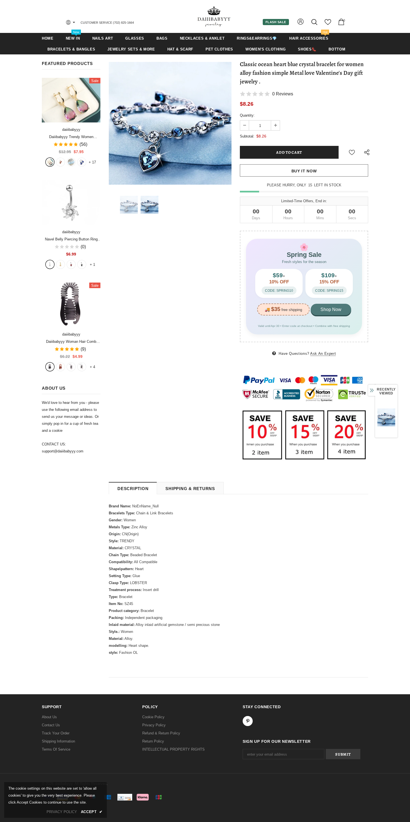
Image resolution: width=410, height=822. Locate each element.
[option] (170, 123)
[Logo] (214, 16)
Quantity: (247, 115)
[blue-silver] (82, 162)
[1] (50, 264)
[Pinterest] (248, 721)
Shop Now (330, 309)
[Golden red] (60, 162)
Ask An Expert (323, 353)
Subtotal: (247, 136)
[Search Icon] (314, 22)
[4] (82, 264)
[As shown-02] (82, 367)
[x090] (50, 162)
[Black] (50, 367)
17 (92, 162)
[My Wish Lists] (328, 24)
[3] (71, 264)
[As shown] (71, 367)
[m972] (71, 162)
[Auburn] (60, 367)
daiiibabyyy (71, 129)
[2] (60, 264)
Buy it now (304, 171)
